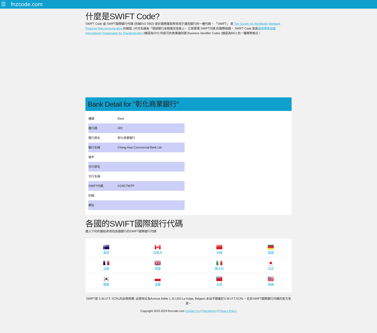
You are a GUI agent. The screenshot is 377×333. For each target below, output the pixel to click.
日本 (271, 268)
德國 (271, 252)
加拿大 (157, 252)
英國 (158, 268)
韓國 (106, 284)
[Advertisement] (188, 67)
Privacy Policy (227, 311)
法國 (106, 268)
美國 (271, 284)
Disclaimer (209, 311)
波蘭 (158, 284)
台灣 (219, 284)
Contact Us (192, 311)
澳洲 (106, 252)
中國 (219, 252)
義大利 (219, 268)
